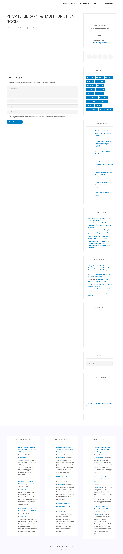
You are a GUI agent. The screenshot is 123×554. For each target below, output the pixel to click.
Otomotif (98, 93)
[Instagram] (110, 56)
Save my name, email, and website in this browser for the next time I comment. (37, 117)
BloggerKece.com (68, 549)
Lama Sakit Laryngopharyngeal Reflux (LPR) (104, 164)
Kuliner (99, 89)
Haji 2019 (90, 85)
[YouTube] (105, 56)
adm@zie (27, 28)
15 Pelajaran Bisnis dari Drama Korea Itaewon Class (103, 184)
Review (89, 101)
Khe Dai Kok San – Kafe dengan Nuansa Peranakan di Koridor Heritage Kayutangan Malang (100, 269)
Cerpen (98, 77)
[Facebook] (89, 56)
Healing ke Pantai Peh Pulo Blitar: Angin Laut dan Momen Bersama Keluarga (99, 225)
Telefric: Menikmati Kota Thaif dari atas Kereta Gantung (103, 133)
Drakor (107, 77)
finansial (99, 81)
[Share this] (14, 68)
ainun (90, 284)
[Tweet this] (20, 68)
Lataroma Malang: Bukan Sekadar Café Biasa (99, 276)
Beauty (89, 77)
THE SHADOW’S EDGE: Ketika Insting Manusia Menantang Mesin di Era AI (27, 481)
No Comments (38, 28)
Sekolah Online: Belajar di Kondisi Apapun (98, 280)
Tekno (89, 105)
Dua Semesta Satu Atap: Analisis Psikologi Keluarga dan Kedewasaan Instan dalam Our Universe (99, 244)
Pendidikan (90, 97)
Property (102, 97)
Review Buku (101, 101)
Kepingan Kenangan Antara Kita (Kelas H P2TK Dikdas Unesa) (65, 449)
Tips (97, 105)
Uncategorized (104, 109)
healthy (89, 89)
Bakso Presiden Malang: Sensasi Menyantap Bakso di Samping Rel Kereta (27, 449)
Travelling (90, 109)
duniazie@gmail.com (99, 43)
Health (99, 85)
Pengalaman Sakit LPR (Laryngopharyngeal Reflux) (103, 143)
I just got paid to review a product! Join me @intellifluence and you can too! (99, 403)
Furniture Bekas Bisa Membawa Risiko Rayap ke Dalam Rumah (99, 238)
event (89, 81)
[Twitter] (94, 56)
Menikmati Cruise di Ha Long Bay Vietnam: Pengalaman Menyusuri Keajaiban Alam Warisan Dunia (99, 232)
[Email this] (9, 68)
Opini (88, 93)
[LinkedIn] (99, 56)
